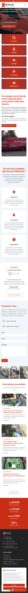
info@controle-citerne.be (11, 544)
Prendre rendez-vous (9, 26)
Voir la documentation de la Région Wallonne (13, 559)
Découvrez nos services (10, 22)
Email (3, 338)
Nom (3, 332)
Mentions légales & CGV (9, 561)
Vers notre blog (14, 492)
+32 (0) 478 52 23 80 (10, 541)
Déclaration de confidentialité (10, 563)
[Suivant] (26, 284)
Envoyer (5, 360)
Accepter (14, 585)
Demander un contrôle (9, 125)
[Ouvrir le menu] (25, 5)
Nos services (6, 555)
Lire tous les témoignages (14, 295)
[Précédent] (2, 284)
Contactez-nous (7, 557)
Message (4, 345)
